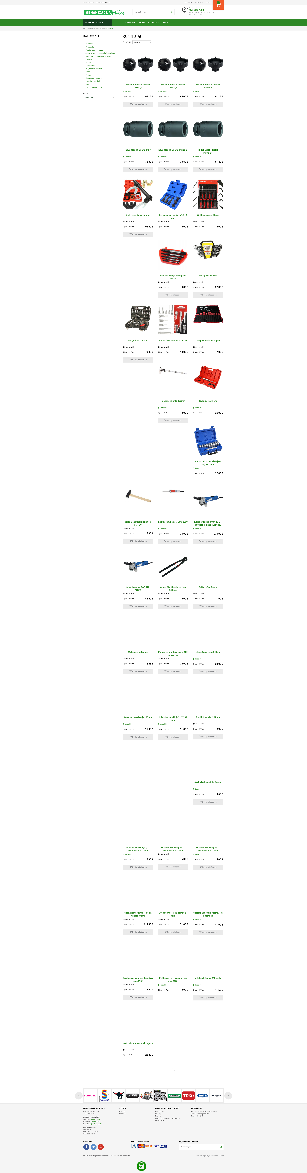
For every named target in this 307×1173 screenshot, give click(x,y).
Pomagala (90, 47)
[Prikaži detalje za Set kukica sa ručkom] (208, 194)
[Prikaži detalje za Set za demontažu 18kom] (208, 1023)
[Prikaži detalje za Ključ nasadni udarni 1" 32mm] (173, 129)
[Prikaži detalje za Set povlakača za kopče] (208, 314)
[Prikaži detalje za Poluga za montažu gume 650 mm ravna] (173, 625)
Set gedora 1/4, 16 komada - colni (173, 914)
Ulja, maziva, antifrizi (94, 69)
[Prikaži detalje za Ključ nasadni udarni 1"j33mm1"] (208, 129)
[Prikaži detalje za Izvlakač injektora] (208, 377)
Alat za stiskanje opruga (138, 215)
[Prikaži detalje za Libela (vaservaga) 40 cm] (208, 626)
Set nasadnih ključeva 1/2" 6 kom (173, 216)
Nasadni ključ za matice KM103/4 (138, 86)
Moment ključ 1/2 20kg (138, 1108)
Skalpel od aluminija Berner (208, 782)
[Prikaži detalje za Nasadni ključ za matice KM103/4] (138, 64)
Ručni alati (90, 44)
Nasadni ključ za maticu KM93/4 (208, 86)
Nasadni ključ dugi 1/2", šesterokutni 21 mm (138, 849)
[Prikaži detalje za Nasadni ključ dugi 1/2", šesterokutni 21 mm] (138, 828)
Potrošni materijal (93, 81)
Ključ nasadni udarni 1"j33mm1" (208, 151)
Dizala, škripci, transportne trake (98, 56)
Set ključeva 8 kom (208, 275)
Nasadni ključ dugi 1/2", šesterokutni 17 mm (208, 849)
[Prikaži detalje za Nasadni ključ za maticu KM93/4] (208, 64)
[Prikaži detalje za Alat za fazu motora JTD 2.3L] (173, 320)
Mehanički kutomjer (138, 652)
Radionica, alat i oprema (96, 28)
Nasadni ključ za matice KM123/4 (173, 86)
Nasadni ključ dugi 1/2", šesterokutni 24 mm (173, 849)
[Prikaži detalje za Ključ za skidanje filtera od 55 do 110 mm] (173, 1023)
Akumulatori (90, 66)
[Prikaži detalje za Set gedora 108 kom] (138, 318)
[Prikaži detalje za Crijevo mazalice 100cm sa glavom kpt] (208, 1088)
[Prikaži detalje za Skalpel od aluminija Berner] (208, 762)
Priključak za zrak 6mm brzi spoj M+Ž (173, 979)
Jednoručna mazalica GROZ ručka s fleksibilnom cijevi (173, 1109)
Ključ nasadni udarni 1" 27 (138, 150)
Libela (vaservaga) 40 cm (208, 652)
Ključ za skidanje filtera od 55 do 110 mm (172, 1045)
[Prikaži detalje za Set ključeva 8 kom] (208, 249)
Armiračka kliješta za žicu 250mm (173, 588)
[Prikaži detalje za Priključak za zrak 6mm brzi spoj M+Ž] (173, 955)
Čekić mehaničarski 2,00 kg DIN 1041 (137, 523)
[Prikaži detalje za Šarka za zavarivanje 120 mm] (138, 696)
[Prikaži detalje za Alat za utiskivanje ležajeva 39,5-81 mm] (208, 441)
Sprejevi (89, 75)
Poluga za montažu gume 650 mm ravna (173, 653)
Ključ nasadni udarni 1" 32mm (172, 150)
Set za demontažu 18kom (208, 1043)
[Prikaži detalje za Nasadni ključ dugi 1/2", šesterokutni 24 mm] (173, 828)
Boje (87, 84)
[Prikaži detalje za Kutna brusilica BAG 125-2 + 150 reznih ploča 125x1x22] (208, 501)
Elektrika (89, 59)
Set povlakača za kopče (208, 340)
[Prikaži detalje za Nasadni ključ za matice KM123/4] (173, 64)
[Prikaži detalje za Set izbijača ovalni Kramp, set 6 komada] (208, 893)
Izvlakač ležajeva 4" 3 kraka (208, 978)
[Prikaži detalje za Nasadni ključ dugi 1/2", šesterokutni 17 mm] (208, 828)
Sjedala (89, 72)
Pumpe (88, 62)
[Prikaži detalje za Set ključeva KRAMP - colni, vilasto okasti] (138, 890)
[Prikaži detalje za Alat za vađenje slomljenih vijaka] (173, 255)
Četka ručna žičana (208, 587)
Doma (85, 28)
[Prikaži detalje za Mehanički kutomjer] (138, 626)
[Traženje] (171, 12)
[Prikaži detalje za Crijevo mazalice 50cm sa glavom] (138, 1153)
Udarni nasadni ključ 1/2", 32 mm (173, 718)
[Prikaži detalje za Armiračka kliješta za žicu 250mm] (173, 566)
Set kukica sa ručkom (208, 215)
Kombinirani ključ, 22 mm (207, 717)
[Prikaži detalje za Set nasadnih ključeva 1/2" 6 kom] (173, 194)
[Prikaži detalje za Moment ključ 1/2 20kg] (138, 1083)
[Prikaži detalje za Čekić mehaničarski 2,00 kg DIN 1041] (138, 497)
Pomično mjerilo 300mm (173, 401)
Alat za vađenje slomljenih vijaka (173, 277)
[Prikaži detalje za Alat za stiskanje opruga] (138, 194)
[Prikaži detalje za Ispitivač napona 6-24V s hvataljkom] (173, 1146)
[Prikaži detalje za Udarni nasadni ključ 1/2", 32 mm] (173, 698)
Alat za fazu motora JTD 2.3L (172, 340)
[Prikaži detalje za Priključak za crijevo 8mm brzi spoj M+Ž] (138, 954)
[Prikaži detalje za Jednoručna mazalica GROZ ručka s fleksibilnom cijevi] (173, 1085)
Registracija (199, 2)
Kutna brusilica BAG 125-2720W (138, 588)
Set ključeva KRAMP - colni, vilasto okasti (138, 914)
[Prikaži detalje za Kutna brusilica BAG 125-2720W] (138, 566)
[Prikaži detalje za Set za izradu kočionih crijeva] (138, 1018)
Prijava (208, 2)
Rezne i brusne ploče (94, 87)
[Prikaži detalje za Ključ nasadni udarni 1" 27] (138, 129)
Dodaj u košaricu (139, 104)
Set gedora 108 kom (138, 340)
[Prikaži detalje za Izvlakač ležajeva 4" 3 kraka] (208, 957)
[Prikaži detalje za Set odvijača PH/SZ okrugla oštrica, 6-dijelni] (208, 1148)
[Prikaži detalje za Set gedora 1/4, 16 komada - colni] (173, 890)
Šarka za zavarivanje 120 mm (138, 717)
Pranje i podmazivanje (94, 50)
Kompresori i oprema (94, 78)
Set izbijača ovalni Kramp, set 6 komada (208, 914)
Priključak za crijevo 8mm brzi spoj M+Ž (138, 979)
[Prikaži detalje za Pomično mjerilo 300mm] (173, 371)
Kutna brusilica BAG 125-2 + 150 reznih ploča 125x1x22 (208, 523)
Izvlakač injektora (208, 401)
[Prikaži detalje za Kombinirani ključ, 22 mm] (208, 690)
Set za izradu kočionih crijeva (138, 1043)
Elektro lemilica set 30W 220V (173, 522)
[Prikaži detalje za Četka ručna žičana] (208, 566)
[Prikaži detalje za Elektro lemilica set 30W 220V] (173, 491)
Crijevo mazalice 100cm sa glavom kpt (208, 1109)
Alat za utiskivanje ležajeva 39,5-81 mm (208, 463)
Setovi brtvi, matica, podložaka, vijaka (100, 53)
